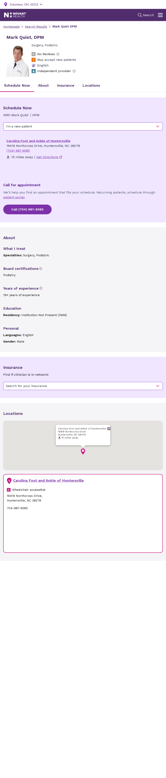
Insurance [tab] (65, 85)
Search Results (36, 26)
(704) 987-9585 (18, 150)
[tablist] (83, 85)
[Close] (109, 428)
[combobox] (83, 126)
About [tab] (43, 85)
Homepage (11, 26)
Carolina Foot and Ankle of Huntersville (38, 141)
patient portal (13, 197)
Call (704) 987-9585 (27, 209)
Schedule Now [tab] (17, 85)
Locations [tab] (91, 85)
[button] (83, 451)
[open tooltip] (58, 54)
